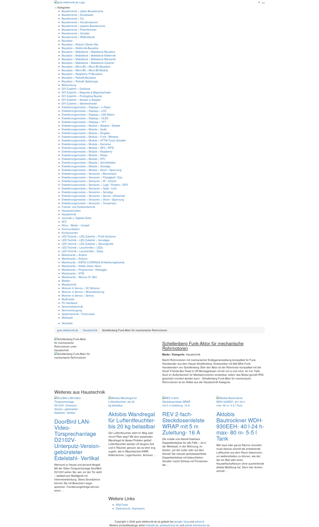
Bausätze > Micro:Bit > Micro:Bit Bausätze (86, 66)
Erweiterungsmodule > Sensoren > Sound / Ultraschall (93, 196)
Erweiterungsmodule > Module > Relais (84, 155)
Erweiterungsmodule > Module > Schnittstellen (89, 162)
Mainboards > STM (73, 273)
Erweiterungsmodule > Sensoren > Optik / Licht (89, 188)
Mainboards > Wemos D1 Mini (79, 277)
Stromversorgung (72, 310)
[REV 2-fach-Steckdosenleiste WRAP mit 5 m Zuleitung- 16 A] (177, 401)
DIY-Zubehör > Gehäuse (76, 88)
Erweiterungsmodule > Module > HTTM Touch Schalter (94, 140)
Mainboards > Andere (74, 255)
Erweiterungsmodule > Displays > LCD (84, 111)
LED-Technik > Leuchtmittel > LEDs (82, 247)
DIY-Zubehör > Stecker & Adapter (81, 100)
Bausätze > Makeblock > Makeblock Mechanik (89, 59)
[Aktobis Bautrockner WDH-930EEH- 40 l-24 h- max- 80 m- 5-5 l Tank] (231, 401)
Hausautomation (71, 210)
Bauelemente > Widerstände (78, 37)
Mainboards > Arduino (75, 258)
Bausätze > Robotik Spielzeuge (80, 81)
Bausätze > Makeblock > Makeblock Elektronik (89, 55)
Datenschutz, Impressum (130, 508)
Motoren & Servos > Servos (78, 295)
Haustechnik (69, 214)
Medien (66, 281)
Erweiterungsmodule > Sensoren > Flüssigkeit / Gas (92, 177)
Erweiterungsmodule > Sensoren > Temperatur (89, 203)
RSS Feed (122, 505)
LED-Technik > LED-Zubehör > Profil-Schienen (89, 236)
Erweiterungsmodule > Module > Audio (84, 129)
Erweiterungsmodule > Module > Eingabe (86, 133)
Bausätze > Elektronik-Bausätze (80, 48)
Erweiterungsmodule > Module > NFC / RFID (88, 148)
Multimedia (68, 299)
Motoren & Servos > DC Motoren (81, 288)
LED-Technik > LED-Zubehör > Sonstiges (86, 240)
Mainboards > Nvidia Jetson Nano (81, 266)
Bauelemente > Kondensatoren (80, 22)
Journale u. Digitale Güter (77, 218)
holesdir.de (152, 525)
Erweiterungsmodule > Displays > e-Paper (86, 107)
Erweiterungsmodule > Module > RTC (83, 159)
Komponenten (70, 233)
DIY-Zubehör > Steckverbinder (79, 103)
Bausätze (67, 40)
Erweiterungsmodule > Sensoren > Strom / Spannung (93, 199)
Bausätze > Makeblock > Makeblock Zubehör (88, 63)
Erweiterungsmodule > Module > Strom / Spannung (91, 170)
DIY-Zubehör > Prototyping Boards (82, 96)
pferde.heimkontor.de (197, 525)
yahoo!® (199, 521)
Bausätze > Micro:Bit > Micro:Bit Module (85, 70)
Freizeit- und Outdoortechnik (78, 207)
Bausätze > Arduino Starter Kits (80, 44)
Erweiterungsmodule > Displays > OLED (85, 118)
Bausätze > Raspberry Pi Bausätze (82, 74)
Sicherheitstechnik (72, 306)
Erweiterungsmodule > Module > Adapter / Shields (91, 125)
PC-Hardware (70, 303)
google (178, 521)
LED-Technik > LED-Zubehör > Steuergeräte (88, 244)
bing (186, 521)
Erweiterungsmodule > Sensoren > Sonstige (87, 192)
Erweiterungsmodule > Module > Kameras (86, 144)
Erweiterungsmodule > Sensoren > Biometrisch (89, 173)
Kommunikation (71, 229)
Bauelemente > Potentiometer (79, 29)
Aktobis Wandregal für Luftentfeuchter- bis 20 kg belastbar (131, 420)
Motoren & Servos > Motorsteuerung (83, 292)
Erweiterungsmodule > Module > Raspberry (87, 151)
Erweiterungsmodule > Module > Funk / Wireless (90, 136)
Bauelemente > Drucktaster (78, 15)
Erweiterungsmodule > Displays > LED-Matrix (88, 114)
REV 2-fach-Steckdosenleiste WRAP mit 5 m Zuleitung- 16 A (183, 423)
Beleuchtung (69, 85)
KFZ (64, 221)
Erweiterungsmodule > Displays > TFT (84, 122)
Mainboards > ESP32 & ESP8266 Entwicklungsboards (93, 262)
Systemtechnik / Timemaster (78, 314)
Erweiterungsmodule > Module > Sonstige (86, 166)
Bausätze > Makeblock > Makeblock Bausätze (88, 52)
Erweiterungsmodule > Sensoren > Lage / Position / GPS (95, 184)
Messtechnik (69, 284)
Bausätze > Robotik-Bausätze (79, 77)
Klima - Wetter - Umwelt (75, 225)
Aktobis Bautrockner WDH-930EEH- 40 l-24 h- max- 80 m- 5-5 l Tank (240, 426)
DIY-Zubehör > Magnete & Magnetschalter (86, 92)
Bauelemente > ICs (73, 18)
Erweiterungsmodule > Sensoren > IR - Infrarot (89, 181)
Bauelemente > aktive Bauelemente (82, 11)
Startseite (67, 323)
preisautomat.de (169, 525)
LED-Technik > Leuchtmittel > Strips (82, 251)
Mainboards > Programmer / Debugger (84, 269)
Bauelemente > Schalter (76, 33)
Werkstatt (67, 317)
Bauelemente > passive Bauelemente (83, 26)
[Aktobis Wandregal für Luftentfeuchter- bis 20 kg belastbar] (123, 401)
